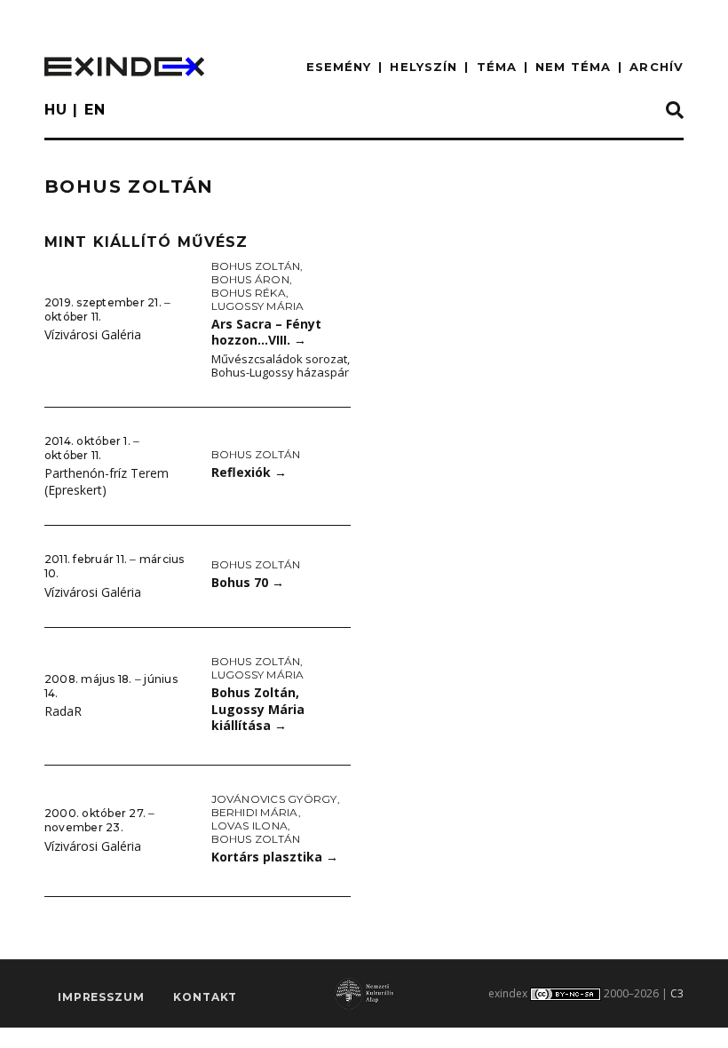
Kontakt (205, 997)
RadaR (63, 711)
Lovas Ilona (250, 825)
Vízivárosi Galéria (92, 334)
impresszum (101, 997)
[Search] (675, 111)
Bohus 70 (247, 582)
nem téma (573, 67)
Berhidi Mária (254, 812)
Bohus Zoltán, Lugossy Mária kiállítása (258, 709)
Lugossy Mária (258, 306)
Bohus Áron (250, 279)
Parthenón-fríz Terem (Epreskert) (106, 481)
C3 (677, 993)
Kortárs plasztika (274, 856)
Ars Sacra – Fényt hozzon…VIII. (266, 332)
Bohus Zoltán (256, 266)
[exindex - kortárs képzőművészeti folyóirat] (124, 66)
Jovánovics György (274, 799)
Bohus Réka (248, 292)
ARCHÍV (656, 67)
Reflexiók (249, 472)
